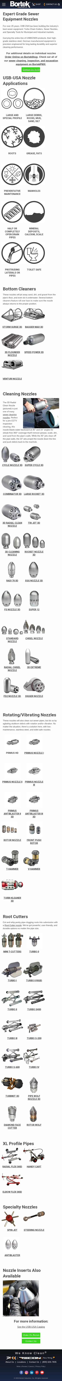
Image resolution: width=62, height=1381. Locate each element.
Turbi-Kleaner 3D (12, 899)
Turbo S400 (34, 1009)
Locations (21, 1362)
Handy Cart (34, 1166)
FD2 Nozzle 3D (12, 696)
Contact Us (31, 1341)
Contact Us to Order (31, 69)
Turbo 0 (34, 951)
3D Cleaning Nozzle (12, 553)
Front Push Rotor (34, 842)
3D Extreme (34, 667)
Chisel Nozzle (34, 638)
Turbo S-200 (34, 1038)
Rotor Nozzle (12, 840)
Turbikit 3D (12, 1096)
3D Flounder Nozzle (12, 354)
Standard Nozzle (12, 640)
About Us (9, 1362)
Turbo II (12, 1009)
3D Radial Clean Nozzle (12, 524)
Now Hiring (47, 1358)
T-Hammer (12, 869)
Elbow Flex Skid (12, 1192)
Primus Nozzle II (12, 781)
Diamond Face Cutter (12, 1126)
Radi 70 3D (12, 580)
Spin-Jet (12, 1230)
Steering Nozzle (34, 1230)
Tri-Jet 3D (34, 523)
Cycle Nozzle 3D (12, 465)
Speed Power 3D (34, 352)
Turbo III (12, 1038)
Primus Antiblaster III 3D (34, 813)
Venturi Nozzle (12, 378)
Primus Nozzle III (34, 783)
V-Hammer (34, 869)
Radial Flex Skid (12, 1166)
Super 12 (34, 609)
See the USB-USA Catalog (31, 1327)
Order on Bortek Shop (31, 1335)
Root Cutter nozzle (13, 925)
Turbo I (12, 980)
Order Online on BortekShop (21, 57)
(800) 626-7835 (49, 1362)
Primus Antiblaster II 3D (12, 813)
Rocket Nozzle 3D (34, 553)
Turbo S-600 (12, 1067)
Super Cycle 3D (34, 465)
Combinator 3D (12, 494)
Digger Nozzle (34, 696)
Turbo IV (34, 1067)
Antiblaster (12, 1255)
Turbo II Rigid (34, 980)
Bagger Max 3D (34, 327)
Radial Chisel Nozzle (12, 669)
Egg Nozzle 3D (34, 580)
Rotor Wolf (34, 1125)
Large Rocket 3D (34, 494)
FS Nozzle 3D (12, 609)
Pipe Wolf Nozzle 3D (34, 1097)
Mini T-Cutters (12, 951)
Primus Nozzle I (34, 753)
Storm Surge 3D (12, 327)
